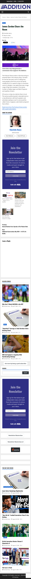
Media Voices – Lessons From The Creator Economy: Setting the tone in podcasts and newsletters (19, 202)
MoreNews (24, 575)
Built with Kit (16, 184)
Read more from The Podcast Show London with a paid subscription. (14, 108)
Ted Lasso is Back (7, 568)
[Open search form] (28, 12)
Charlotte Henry (8, 33)
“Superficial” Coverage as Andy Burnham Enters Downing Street (15, 329)
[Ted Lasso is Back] (15, 557)
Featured (6, 300)
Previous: (15, 226)
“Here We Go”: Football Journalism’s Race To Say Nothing (15, 516)
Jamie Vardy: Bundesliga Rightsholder (12, 491)
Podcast (5, 563)
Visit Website (9, 136)
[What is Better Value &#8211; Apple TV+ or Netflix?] (7, 195)
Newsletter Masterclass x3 (15, 442)
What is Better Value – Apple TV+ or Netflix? (7, 200)
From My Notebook (8, 487)
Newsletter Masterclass (16, 435)
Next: (14, 231)
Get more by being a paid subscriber (15, 363)
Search (4, 368)
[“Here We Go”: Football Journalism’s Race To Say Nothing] (15, 504)
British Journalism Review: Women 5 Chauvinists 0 (12, 542)
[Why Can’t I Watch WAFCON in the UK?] (15, 293)
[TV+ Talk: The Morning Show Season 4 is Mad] (7, 211)
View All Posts (21, 136)
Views (5, 511)
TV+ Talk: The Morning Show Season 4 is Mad (6, 217)
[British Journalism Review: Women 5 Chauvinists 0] (15, 530)
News (4, 23)
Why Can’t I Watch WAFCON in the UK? (12, 304)
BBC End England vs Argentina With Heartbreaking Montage (12, 356)
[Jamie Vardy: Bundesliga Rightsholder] (15, 480)
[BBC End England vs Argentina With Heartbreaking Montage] (15, 344)
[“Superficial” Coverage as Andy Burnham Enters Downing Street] (15, 317)
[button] (2, 12)
